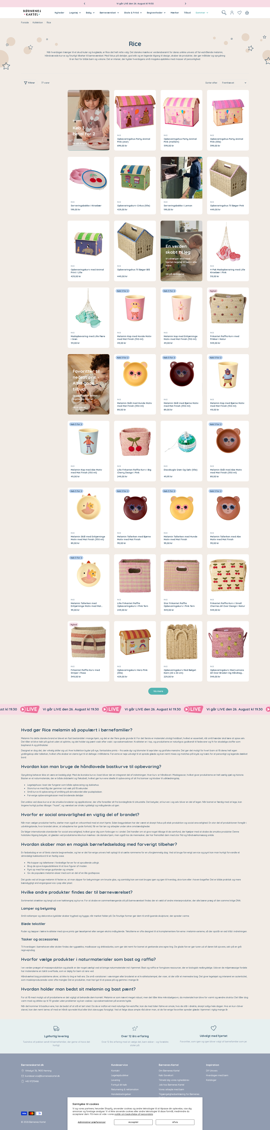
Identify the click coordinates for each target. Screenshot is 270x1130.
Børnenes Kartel (37, 1122)
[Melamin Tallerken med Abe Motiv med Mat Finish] (228, 509)
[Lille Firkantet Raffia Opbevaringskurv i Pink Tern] (135, 575)
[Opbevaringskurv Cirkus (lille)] (135, 178)
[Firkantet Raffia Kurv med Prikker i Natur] (228, 308)
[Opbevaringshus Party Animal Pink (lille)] (228, 111)
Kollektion (38, 22)
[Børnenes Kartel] (53, 709)
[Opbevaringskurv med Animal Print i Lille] (89, 242)
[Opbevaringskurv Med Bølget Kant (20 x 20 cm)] (181, 642)
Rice (119, 135)
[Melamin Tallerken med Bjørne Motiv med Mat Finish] (135, 509)
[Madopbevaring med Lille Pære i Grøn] (89, 308)
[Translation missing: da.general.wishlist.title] (239, 13)
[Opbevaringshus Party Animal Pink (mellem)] (181, 111)
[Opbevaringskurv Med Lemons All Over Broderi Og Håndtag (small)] (228, 642)
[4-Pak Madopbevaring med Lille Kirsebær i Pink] (228, 242)
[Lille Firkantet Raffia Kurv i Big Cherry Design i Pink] (135, 442)
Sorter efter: (211, 82)
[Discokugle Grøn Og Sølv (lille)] (181, 442)
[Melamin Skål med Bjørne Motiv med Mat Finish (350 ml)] (181, 375)
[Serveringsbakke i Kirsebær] (89, 178)
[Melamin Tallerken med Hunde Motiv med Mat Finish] (181, 509)
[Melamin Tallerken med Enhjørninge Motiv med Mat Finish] (89, 575)
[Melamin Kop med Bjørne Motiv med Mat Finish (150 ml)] (228, 375)
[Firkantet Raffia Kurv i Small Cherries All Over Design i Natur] (228, 575)
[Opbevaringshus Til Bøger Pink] (228, 178)
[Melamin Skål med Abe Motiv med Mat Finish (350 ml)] (228, 442)
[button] (84, 3)
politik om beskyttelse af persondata (134, 1114)
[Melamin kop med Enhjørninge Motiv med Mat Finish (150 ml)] (181, 308)
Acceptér (133, 1122)
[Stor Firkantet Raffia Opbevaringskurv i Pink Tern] (181, 575)
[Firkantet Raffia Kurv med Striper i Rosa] (89, 642)
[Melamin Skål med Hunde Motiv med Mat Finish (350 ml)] (135, 375)
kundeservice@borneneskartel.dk (42, 1076)
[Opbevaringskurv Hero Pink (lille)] (135, 642)
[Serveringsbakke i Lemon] (181, 178)
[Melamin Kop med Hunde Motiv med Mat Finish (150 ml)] (135, 308)
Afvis (175, 1122)
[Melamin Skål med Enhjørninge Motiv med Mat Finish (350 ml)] (89, 509)
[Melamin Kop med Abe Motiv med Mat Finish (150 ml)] (89, 442)
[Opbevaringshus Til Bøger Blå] (135, 242)
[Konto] (232, 13)
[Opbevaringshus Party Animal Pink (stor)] (135, 111)
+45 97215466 (32, 1081)
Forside (25, 22)
